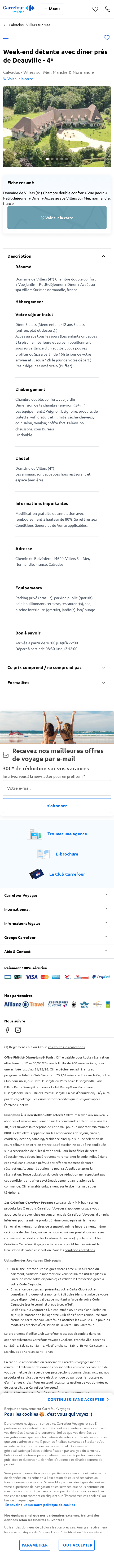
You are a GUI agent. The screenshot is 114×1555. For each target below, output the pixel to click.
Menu (54, 8)
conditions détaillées (80, 1250)
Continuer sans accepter (76, 1399)
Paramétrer (35, 1545)
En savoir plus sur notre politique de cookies (40, 1504)
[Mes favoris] (95, 9)
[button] (57, 126)
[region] (57, 1474)
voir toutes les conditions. (66, 1047)
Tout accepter (77, 1545)
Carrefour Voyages (21, 895)
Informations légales (22, 923)
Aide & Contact (17, 951)
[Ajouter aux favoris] (107, 38)
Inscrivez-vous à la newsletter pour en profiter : (44, 776)
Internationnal (16, 909)
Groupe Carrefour (20, 937)
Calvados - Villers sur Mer (29, 24)
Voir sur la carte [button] (20, 78)
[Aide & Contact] (108, 9)
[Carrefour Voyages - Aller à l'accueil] (18, 9)
